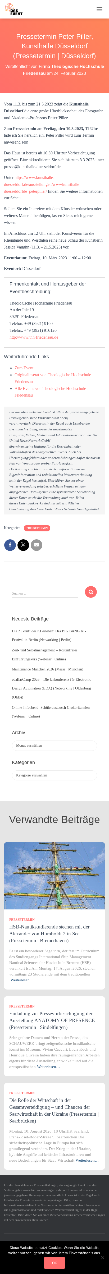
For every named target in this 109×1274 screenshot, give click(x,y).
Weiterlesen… (22, 980)
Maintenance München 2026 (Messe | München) (47, 669)
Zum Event (24, 368)
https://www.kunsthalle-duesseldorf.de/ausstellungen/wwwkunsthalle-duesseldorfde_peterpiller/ (42, 184)
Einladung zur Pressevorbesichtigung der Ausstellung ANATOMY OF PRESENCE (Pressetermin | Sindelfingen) (52, 1020)
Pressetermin (37, 528)
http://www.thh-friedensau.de (34, 337)
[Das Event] (16, 9)
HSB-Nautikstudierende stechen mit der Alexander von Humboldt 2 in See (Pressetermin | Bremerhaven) (49, 933)
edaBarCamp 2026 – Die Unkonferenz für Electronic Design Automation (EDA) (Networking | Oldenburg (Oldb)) (51, 688)
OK (54, 1263)
